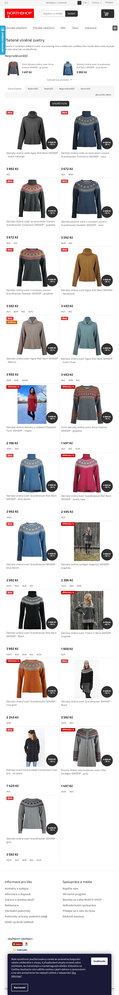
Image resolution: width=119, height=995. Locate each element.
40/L (8, 174)
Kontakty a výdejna (16, 889)
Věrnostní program (74, 894)
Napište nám (70, 889)
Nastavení (19, 987)
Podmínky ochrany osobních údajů (26, 916)
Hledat (71, 13)
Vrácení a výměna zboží (19, 900)
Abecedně (85, 88)
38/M (70, 174)
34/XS (9, 448)
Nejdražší (48, 88)
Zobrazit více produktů (58, 79)
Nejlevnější (33, 88)
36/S (63, 174)
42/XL (30, 311)
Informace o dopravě (56, 3)
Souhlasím (99, 961)
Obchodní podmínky (17, 911)
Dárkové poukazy (73, 916)
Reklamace (12, 905)
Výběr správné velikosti (19, 922)
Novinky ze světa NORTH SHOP (82, 900)
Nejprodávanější (66, 88)
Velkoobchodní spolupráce (79, 905)
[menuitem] (16, 28)
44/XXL (25, 380)
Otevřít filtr (59, 103)
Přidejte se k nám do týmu (79, 911)
